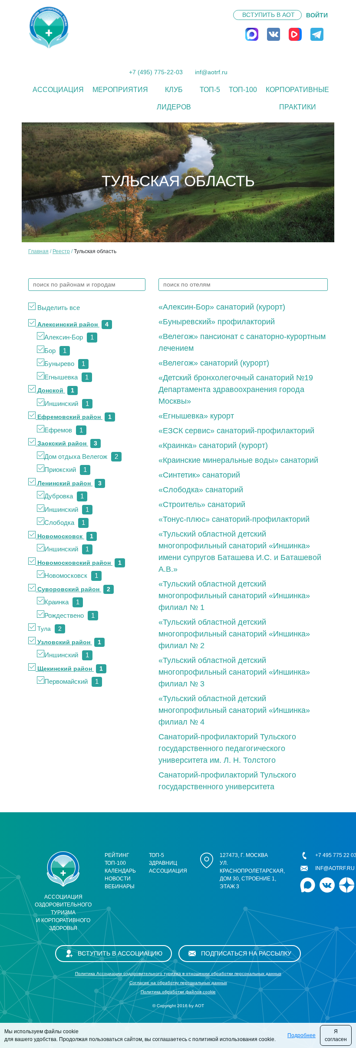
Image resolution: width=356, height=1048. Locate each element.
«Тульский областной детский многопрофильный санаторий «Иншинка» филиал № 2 (234, 634)
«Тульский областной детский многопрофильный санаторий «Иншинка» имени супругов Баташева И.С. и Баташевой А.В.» (239, 551)
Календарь (120, 871)
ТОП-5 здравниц (163, 859)
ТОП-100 (243, 89)
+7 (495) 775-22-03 (156, 72)
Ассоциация (58, 89)
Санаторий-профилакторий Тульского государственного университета (227, 781)
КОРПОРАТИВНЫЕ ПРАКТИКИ (297, 98)
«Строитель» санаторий (201, 504)
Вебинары (120, 886)
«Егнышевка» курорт (196, 416)
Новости (118, 879)
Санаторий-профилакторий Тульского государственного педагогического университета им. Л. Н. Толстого (227, 748)
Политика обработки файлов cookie (178, 991)
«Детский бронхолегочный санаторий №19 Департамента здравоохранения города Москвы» (235, 389)
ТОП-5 (210, 89)
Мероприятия (120, 89)
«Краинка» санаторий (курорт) (213, 445)
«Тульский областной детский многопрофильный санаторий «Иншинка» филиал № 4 (234, 710)
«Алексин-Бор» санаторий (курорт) (221, 307)
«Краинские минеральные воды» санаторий (238, 460)
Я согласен (336, 1035)
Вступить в (268, 14)
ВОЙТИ (317, 15)
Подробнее (301, 1035)
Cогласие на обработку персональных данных (178, 982)
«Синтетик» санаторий (199, 475)
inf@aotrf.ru (211, 72)
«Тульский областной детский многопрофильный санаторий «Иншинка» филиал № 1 (234, 596)
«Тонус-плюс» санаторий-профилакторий (234, 519)
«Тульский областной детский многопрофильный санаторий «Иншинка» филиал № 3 (234, 672)
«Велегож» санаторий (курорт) (213, 363)
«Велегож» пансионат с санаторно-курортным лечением (242, 342)
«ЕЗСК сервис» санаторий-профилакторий (236, 430)
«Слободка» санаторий (200, 489)
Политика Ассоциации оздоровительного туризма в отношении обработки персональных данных (178, 973)
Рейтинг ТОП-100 (117, 859)
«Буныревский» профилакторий (216, 321)
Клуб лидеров (174, 98)
